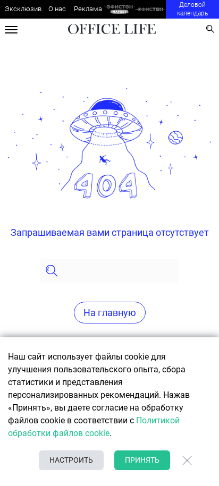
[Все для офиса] (150, 9)
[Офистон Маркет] (119, 9)
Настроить (71, 460)
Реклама (88, 9)
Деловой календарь (192, 9)
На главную (109, 312)
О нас (57, 9)
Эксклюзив (23, 9)
